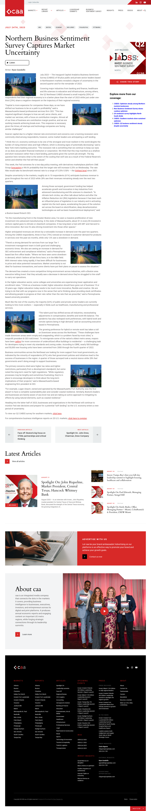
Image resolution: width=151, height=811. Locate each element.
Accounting (60, 700)
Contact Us (123, 688)
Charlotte (17, 691)
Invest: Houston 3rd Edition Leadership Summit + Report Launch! (86, 725)
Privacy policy (133, 799)
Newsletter (123, 697)
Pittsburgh (96, 27)
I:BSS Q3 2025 (82, 748)
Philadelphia (83, 27)
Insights (110, 10)
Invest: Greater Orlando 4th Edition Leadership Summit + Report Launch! (86, 690)
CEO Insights (60, 697)
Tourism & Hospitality (63, 742)
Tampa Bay (17, 737)
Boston (48, 27)
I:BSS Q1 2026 (82, 742)
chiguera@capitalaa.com (107, 749)
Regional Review (61, 694)
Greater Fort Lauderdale (21, 697)
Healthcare (59, 719)
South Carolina (18, 734)
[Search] (145, 10)
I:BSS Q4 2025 (82, 745)
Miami (16, 708)
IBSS (39, 27)
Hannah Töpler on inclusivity (83, 774)
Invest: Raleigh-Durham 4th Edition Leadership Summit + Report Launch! (86, 718)
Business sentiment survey (93, 10)
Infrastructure (60, 722)
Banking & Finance (62, 706)
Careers (122, 694)
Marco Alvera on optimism (86, 765)
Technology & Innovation (64, 739)
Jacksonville (18, 706)
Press (120, 10)
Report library (45, 10)
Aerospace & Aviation (63, 703)
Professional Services (63, 725)
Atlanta (16, 685)
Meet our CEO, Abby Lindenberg (126, 704)
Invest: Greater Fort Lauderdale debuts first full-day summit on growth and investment (107, 705)
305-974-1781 (103, 751)
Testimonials (124, 691)
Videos (130, 10)
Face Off (59, 691)
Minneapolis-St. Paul (20, 711)
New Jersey (70, 27)
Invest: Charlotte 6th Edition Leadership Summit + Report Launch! (86, 711)
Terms (125, 799)
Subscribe (36, 2)
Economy (59, 27)
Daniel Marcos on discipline (83, 762)
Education (59, 708)
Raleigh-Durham (19, 729)
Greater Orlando (19, 700)
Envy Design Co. (58, 799)
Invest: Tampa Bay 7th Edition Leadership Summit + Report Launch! (86, 704)
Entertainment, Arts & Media (63, 712)
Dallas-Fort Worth (19, 694)
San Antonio (18, 732)
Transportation (61, 748)
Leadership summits (74, 10)
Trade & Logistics (61, 745)
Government (60, 716)
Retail (58, 734)
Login (30, 2)
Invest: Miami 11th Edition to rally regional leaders (107, 689)
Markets (32, 10)
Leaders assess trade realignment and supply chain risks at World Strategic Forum (106, 734)
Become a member (126, 700)
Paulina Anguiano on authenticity (84, 769)
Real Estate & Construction (64, 731)
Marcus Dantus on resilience (83, 779)
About (139, 10)
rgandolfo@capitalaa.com (107, 763)
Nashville (17, 714)
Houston (16, 703)
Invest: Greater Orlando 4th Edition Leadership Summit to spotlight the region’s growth (106, 696)
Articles (60, 10)
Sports (58, 736)
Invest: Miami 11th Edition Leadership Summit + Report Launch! (86, 697)
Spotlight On (60, 685)
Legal (58, 728)
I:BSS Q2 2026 (82, 739)
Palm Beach (17, 720)
